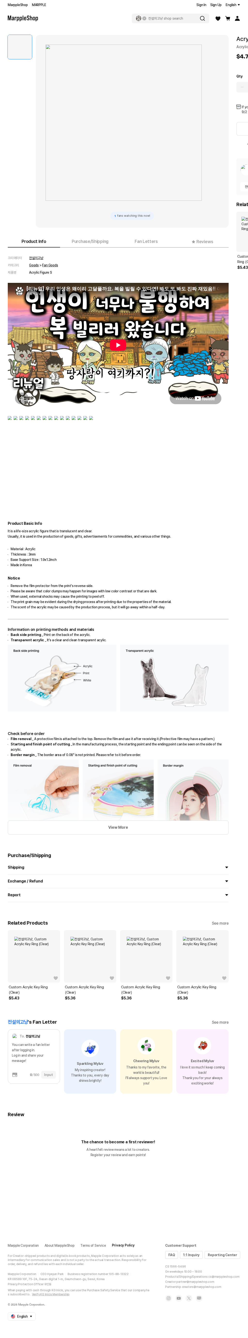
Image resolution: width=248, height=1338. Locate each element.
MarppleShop (18, 5)
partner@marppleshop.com (195, 1282)
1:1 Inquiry (191, 1255)
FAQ (171, 1255)
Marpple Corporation (23, 1245)
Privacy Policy (123, 1245)
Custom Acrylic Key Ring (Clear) (28, 990)
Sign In (201, 5)
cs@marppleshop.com (223, 1276)
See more (220, 923)
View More (118, 827)
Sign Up (216, 5)
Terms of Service (93, 1245)
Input (48, 1075)
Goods (34, 265)
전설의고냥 (36, 258)
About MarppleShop (60, 1245)
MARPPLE (39, 5)
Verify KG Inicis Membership (51, 1294)
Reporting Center (222, 1255)
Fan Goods (50, 265)
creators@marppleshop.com (201, 1287)
